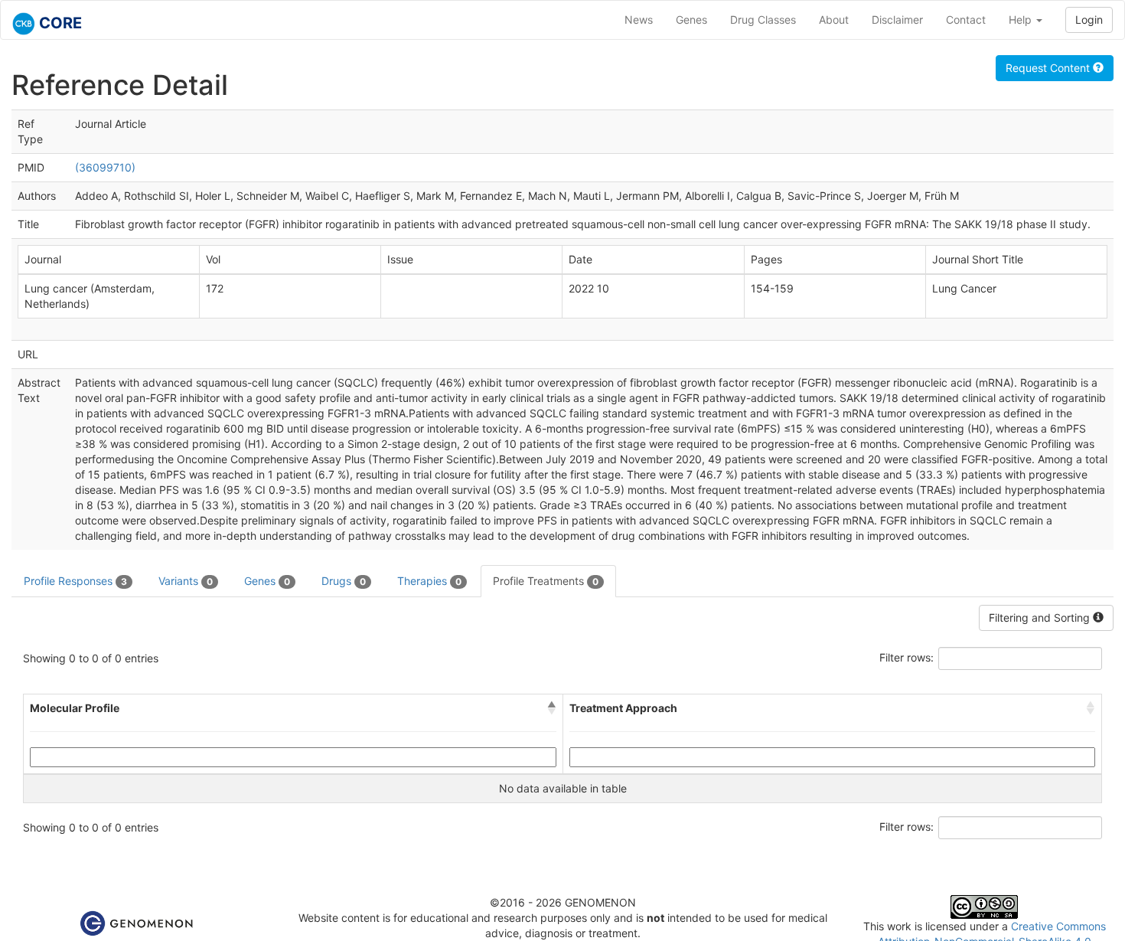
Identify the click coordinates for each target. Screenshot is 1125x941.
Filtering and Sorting (1041, 617)
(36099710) (105, 167)
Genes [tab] (267, 580)
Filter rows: (906, 657)
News (638, 19)
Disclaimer (897, 19)
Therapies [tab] (429, 580)
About (834, 19)
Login (1089, 19)
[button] (551, 708)
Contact (966, 19)
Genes (691, 19)
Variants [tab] (185, 580)
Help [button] (1022, 19)
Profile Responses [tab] (75, 580)
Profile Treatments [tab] (545, 580)
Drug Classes (763, 19)
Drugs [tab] (343, 580)
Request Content (1049, 67)
